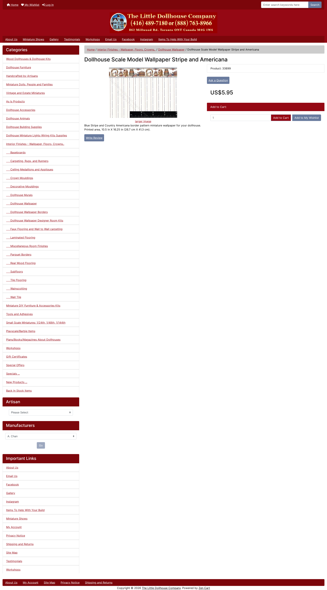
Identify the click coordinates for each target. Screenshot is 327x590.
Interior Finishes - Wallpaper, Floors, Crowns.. (126, 49)
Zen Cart (204, 588)
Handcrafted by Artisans (22, 76)
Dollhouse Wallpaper (171, 49)
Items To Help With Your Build (177, 39)
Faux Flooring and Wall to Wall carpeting (34, 229)
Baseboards (16, 152)
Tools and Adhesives (19, 314)
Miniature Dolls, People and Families (29, 84)
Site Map (12, 552)
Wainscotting (16, 288)
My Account (14, 527)
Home (14, 4)
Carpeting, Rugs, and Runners (27, 161)
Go (41, 445)
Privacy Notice (15, 535)
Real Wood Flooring (21, 263)
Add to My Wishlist (306, 117)
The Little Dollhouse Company (161, 588)
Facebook (128, 39)
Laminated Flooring (20, 237)
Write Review (94, 138)
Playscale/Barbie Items (20, 331)
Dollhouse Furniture (18, 67)
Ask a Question (218, 80)
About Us (11, 39)
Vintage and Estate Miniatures (25, 93)
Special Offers (15, 365)
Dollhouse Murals (19, 195)
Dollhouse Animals (18, 118)
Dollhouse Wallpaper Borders (27, 212)
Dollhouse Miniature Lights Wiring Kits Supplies (36, 135)
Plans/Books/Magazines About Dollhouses (33, 339)
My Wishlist (31, 4)
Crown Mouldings (19, 178)
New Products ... (16, 382)
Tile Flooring (16, 280)
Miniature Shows (33, 39)
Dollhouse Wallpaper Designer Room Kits (34, 220)
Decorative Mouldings (22, 186)
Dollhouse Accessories (20, 110)
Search (314, 4)
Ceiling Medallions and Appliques (29, 169)
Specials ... (13, 373)
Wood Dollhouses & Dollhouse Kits (28, 59)
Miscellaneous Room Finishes (27, 246)
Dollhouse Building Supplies (24, 127)
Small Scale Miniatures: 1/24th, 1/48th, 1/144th (35, 322)
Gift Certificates (16, 356)
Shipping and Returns (20, 544)
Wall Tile (13, 297)
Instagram (146, 39)
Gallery (54, 39)
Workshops (92, 39)
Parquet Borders (18, 254)
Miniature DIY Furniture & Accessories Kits (33, 305)
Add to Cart (281, 117)
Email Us (110, 39)
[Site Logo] (163, 22)
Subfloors (14, 271)
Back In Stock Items (19, 390)
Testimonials (72, 39)
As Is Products (15, 101)
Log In (49, 4)
